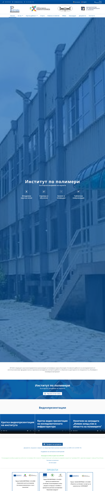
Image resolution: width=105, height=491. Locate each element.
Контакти (92, 16)
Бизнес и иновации (61, 197)
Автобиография (52, 462)
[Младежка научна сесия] (26, 191)
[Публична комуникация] (78, 191)
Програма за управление (52, 460)
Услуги (42, 16)
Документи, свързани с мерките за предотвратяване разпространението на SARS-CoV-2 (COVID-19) (52, 448)
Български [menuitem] (77, 2)
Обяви (64, 16)
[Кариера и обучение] (44, 191)
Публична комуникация (78, 197)
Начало (12, 16)
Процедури (72, 16)
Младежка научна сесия (26, 197)
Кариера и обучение (43, 197)
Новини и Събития (53, 16)
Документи (82, 16)
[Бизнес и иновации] (61, 191)
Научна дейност (31, 16)
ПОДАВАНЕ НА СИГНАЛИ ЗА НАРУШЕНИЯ (52, 451)
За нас (20, 16)
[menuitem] (77, 2)
